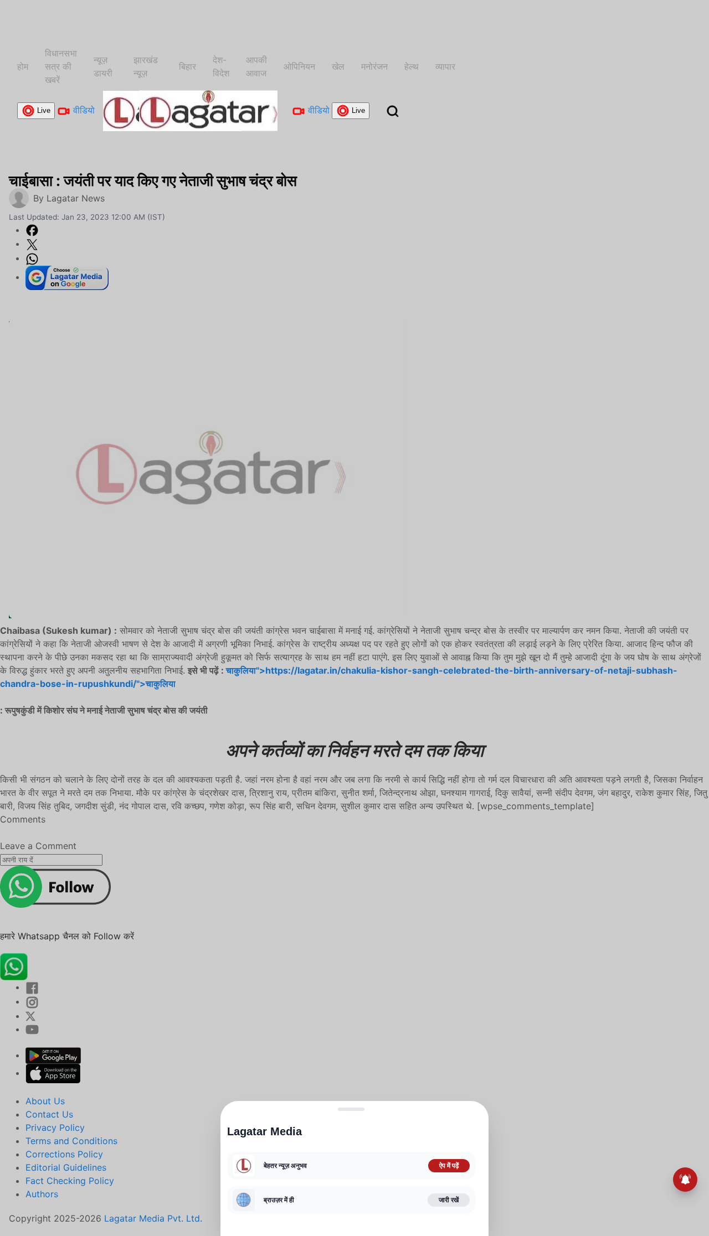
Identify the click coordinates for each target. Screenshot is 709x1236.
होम (22, 66)
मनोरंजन (374, 66)
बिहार (187, 66)
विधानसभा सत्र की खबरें (61, 66)
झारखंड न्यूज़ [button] (145, 66)
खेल (338, 66)
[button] (392, 111)
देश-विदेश (221, 66)
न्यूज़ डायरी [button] (103, 66)
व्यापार (445, 66)
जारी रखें (449, 1200)
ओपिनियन (299, 66)
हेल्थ (411, 66)
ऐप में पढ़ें (449, 1166)
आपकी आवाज (256, 66)
